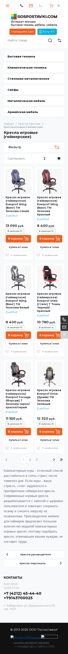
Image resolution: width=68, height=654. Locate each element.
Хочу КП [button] (49, 31)
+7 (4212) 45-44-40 (22, 593)
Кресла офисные (29, 123)
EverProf (11, 215)
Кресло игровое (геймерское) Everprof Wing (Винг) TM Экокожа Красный (49, 206)
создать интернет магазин (31, 642)
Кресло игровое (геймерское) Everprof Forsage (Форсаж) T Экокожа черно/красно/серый (18, 398)
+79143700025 (18, 598)
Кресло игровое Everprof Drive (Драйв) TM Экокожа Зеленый (49, 397)
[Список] (59, 158)
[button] (7, 5)
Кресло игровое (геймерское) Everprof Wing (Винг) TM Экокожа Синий (18, 204)
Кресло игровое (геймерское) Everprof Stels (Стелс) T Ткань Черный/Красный (49, 302)
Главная (9, 123)
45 (61, 459)
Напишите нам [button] (22, 31)
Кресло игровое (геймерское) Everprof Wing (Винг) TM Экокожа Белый (18, 300)
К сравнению (19, 255)
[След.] (54, 459)
